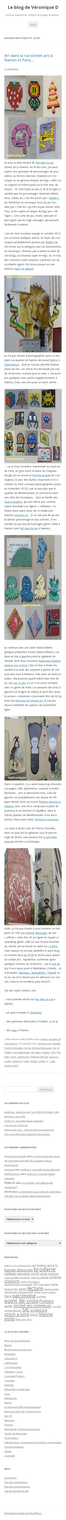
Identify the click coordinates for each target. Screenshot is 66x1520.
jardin (23, 1289)
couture (11, 1280)
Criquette (9, 1380)
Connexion (10, 1477)
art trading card (42, 1265)
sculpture (38, 1310)
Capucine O (10, 1358)
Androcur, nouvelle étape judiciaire (23, 1121)
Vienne (46, 1314)
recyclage (56, 1306)
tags (14, 1030)
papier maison (48, 1292)
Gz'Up (27, 1048)
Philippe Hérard (39, 1056)
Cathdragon (11, 1362)
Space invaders (13, 502)
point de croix (21, 1300)
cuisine (23, 1281)
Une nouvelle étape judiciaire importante (27, 1134)
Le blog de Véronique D (33, 7)
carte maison (49, 1274)
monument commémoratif (18, 1292)
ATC (55, 1265)
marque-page (51, 1289)
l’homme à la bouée (46, 819)
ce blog (52, 946)
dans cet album (23, 268)
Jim (54, 1048)
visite (26, 1061)
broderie (45, 1269)
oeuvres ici (20, 515)
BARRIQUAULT (12, 1174)
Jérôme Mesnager (36, 933)
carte (35, 1273)
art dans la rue (45, 162)
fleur (15, 1289)
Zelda (42, 1061)
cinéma (55, 1277)
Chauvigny (36, 1012)
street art (17, 1061)
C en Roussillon (12, 1367)
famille (54, 1284)
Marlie (7, 1402)
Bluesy (8, 1345)
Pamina (8, 1424)
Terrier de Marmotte (15, 1433)
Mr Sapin (36, 1052)
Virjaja (7, 1451)
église (29, 1319)
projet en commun (32, 1305)
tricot (34, 1314)
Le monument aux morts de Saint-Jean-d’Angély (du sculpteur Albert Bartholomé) (32, 1161)
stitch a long (16, 1314)
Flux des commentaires (17, 1486)
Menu (33, 24)
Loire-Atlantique (21, 1052)
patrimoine (23, 1056)
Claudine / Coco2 (13, 1371)
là (32, 955)
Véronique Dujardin (15, 1156)
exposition (44, 1284)
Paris (13, 1056)
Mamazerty (11, 364)
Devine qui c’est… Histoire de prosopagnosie (29, 1129)
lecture (35, 1288)
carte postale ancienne (17, 1277)
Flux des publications (16, 1482)
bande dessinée (18, 1269)
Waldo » (54, 198)
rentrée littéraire (12, 1310)
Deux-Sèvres (34, 1281)
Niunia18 (9, 1420)
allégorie (8, 1265)
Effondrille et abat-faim (17, 1389)
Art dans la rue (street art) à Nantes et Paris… (28, 57)
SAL (26, 1310)
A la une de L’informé (16, 1125)
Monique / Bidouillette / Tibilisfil (37, 972)
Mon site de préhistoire (17, 1340)
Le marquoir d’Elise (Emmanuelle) (22, 1407)
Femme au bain (41, 475)
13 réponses (11, 69)
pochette (41, 1296)
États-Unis (21, 1319)
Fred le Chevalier (13, 1048)
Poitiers (46, 1301)
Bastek (56, 1043)
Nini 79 (8, 1416)
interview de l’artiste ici (28, 700)
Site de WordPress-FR (16, 1491)
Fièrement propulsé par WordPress (22, 1513)
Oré (53, 1052)
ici (26, 955)
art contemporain (23, 1265)
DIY (35, 1284)
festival (8, 1289)
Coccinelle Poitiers (14, 1376)
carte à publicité (39, 1277)
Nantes (46, 1052)
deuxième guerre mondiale (18, 1284)
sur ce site (20, 683)
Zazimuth (9, 1455)
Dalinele (9, 1385)
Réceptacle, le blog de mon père (22, 1429)
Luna (7, 1393)
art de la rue (45, 1043)
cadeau (10, 1273)
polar (8, 1306)
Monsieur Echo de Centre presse (22, 1411)
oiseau (37, 1292)
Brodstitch (10, 1354)
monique (9, 1169)
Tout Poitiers (11, 1438)
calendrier (23, 1274)
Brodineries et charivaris (18, 1349)
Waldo (49, 242)
